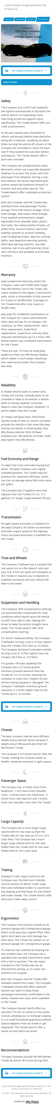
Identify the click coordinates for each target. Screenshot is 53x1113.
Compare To (31, 19)
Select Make (9, 19)
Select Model (20, 19)
